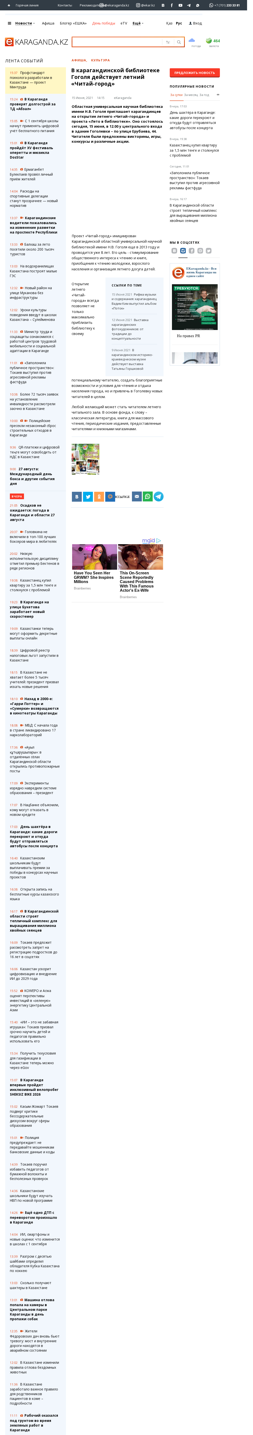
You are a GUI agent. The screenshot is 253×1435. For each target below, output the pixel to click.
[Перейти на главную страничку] (10, 5)
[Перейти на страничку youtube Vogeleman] (180, 5)
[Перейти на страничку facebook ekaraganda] (172, 5)
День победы (103, 23)
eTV (124, 23)
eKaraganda (122, 97)
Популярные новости (192, 86)
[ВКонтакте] (77, 497)
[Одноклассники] (99, 497)
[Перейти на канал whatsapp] (198, 5)
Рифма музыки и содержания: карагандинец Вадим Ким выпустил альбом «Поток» (134, 301)
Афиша (48, 23)
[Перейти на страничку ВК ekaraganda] (163, 5)
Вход (197, 23)
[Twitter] (88, 497)
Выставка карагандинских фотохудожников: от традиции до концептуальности (130, 329)
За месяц (191, 95)
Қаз (169, 23)
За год (204, 95)
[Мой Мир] (110, 497)
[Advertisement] (121, 189)
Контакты (65, 5)
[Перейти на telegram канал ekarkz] (189, 5)
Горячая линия (27, 5)
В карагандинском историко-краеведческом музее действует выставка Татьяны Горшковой (132, 359)
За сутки (176, 95)
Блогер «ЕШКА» (73, 23)
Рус (179, 23)
